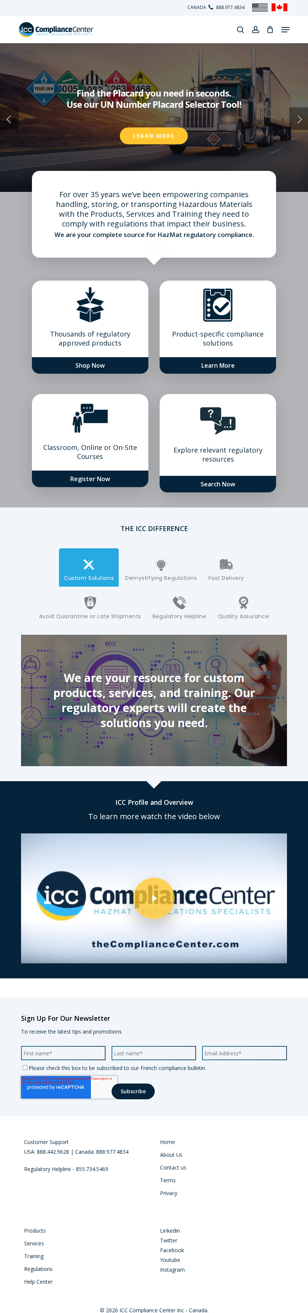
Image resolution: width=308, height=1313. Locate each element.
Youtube (170, 1259)
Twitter (168, 1240)
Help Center (38, 1281)
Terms (168, 1180)
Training (34, 1256)
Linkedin (170, 1230)
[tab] (89, 567)
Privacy (168, 1193)
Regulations (38, 1268)
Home (167, 1141)
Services (34, 1243)
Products (35, 1230)
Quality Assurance (243, 616)
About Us (171, 1154)
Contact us (173, 1167)
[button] (285, 29)
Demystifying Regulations (161, 578)
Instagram (172, 1269)
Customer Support (46, 1141)
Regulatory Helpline (179, 616)
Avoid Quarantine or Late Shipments (90, 616)
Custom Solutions (89, 578)
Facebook (172, 1250)
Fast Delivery (226, 578)
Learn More (154, 135)
